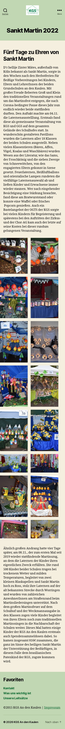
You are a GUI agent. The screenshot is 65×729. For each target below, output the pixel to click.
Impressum (52, 708)
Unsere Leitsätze (15, 698)
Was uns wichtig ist (17, 693)
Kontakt (8, 688)
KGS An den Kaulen (26, 722)
